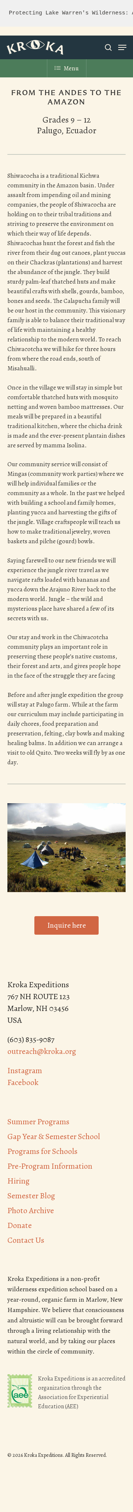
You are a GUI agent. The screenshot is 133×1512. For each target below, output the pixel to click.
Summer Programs (38, 1121)
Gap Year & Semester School (53, 1136)
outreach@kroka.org (41, 1051)
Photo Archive (30, 1210)
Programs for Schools (42, 1151)
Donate (19, 1225)
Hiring (18, 1180)
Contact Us (25, 1240)
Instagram (24, 1070)
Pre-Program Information (49, 1166)
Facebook (22, 1082)
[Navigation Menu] (122, 47)
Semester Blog (31, 1195)
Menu (71, 68)
